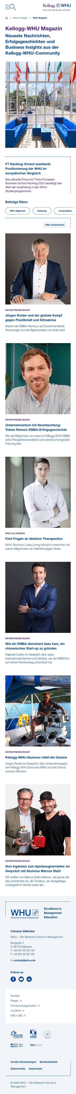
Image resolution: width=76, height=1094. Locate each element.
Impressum (35, 1069)
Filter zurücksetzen (54, 225)
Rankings (42, 211)
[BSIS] (17, 1045)
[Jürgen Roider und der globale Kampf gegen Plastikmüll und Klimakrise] (5, 334)
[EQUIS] (17, 1034)
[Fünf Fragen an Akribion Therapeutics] (5, 552)
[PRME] (36, 1045)
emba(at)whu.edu (25, 960)
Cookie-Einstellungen (23, 1062)
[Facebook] (13, 980)
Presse (15, 1001)
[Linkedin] (29, 980)
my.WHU (16, 1011)
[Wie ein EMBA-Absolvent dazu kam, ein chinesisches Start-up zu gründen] (5, 666)
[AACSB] (33, 1034)
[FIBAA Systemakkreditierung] (47, 1034)
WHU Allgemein (17, 211)
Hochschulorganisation (24, 1006)
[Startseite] (6, 18)
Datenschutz (18, 1069)
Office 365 (17, 1016)
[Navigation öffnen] (10, 7)
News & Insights (20, 18)
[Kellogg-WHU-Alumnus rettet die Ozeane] (5, 775)
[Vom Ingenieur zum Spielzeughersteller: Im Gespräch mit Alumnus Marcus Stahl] (5, 889)
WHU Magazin (40, 18)
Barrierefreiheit (48, 1062)
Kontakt (15, 996)
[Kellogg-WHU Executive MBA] (57, 7)
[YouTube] (21, 980)
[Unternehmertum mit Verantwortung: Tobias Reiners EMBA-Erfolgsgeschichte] (5, 447)
